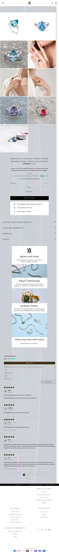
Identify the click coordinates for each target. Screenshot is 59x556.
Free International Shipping (15, 514)
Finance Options (44, 497)
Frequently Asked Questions (44, 494)
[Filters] (42, 382)
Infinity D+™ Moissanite (15, 522)
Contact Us (44, 492)
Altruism (44, 514)
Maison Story (44, 511)
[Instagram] (42, 530)
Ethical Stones (15, 519)
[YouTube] (49, 530)
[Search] (52, 3)
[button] (27, 163)
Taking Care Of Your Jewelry (15, 531)
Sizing (15, 536)
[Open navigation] (3, 3)
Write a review (29, 363)
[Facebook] (38, 530)
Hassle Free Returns (15, 517)
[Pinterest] (45, 530)
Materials (15, 534)
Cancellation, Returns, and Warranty (44, 500)
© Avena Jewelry (29, 548)
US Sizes (46, 183)
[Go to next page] (38, 475)
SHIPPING (7, 233)
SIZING (6, 239)
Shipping (44, 502)
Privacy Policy (43, 517)
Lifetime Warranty (13, 228)
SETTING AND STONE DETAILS (17, 222)
